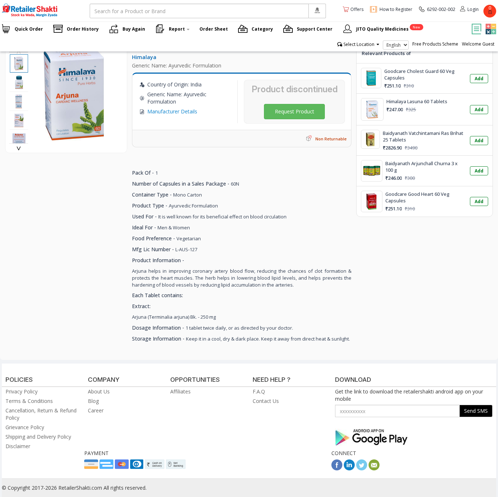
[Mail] (374, 468)
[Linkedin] (349, 468)
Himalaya (144, 57)
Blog (93, 400)
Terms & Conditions (29, 400)
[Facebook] (336, 468)
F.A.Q (259, 391)
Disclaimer (17, 446)
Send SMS (476, 410)
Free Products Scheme (435, 44)
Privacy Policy (21, 391)
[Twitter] (361, 468)
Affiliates (180, 391)
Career (96, 410)
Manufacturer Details (172, 111)
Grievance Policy (24, 427)
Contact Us (266, 400)
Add (479, 78)
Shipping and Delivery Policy (38, 436)
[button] (490, 24)
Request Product (294, 111)
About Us (99, 391)
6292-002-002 (441, 9)
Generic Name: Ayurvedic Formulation (176, 65)
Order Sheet (213, 29)
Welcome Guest (478, 44)
